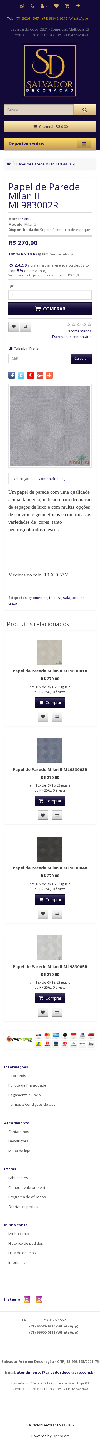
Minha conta (18, 1233)
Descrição (21, 478)
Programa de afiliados (27, 1196)
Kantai (27, 218)
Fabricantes (18, 1177)
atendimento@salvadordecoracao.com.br (56, 1372)
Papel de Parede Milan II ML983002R (46, 163)
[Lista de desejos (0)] (56, 5)
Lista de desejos (22, 1252)
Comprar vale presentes (28, 1187)
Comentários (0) (52, 478)
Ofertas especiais (23, 1206)
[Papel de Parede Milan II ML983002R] (50, 426)
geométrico (38, 597)
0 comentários (80, 331)
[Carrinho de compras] (67, 5)
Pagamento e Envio (24, 1094)
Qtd (11, 285)
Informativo (18, 1262)
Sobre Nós (17, 1075)
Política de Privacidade (27, 1085)
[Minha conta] (44, 5)
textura (55, 597)
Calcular (81, 358)
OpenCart (60, 1435)
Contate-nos (18, 1131)
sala (66, 597)
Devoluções (18, 1140)
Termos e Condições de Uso (32, 1104)
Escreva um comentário (72, 336)
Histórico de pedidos (25, 1243)
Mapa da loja (19, 1150)
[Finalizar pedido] (78, 5)
